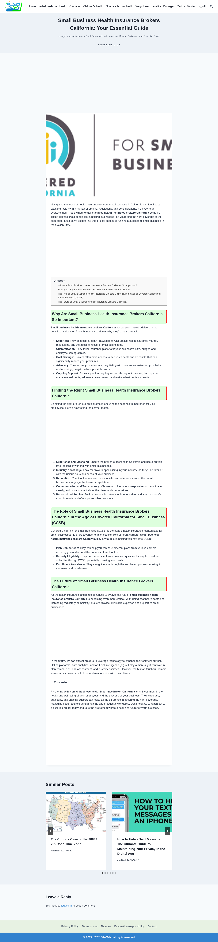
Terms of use (89, 926)
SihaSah (106, 937)
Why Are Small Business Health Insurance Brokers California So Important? (97, 285)
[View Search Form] (211, 6)
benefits (156, 6)
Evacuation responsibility (129, 926)
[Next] (167, 831)
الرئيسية (62, 36)
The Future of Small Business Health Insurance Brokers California (92, 301)
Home (32, 6)
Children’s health (93, 6)
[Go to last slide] (50, 831)
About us (106, 926)
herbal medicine (47, 6)
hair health (127, 6)
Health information (70, 6)
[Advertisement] (109, 87)
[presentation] (76, 812)
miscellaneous (76, 36)
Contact (152, 926)
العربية (202, 6)
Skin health (112, 6)
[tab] (102, 873)
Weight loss (142, 6)
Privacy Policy (70, 926)
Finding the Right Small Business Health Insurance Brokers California (94, 289)
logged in (66, 905)
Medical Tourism (186, 6)
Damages (169, 6)
